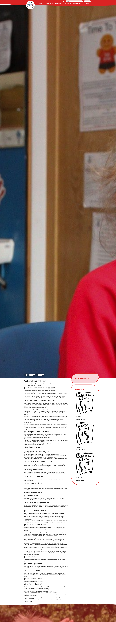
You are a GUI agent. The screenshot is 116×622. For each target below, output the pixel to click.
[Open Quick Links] (89, 1)
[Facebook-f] (63, 1)
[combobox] (73, 1)
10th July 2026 (80, 450)
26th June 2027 (80, 480)
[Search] (82, 1)
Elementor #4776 (81, 419)
